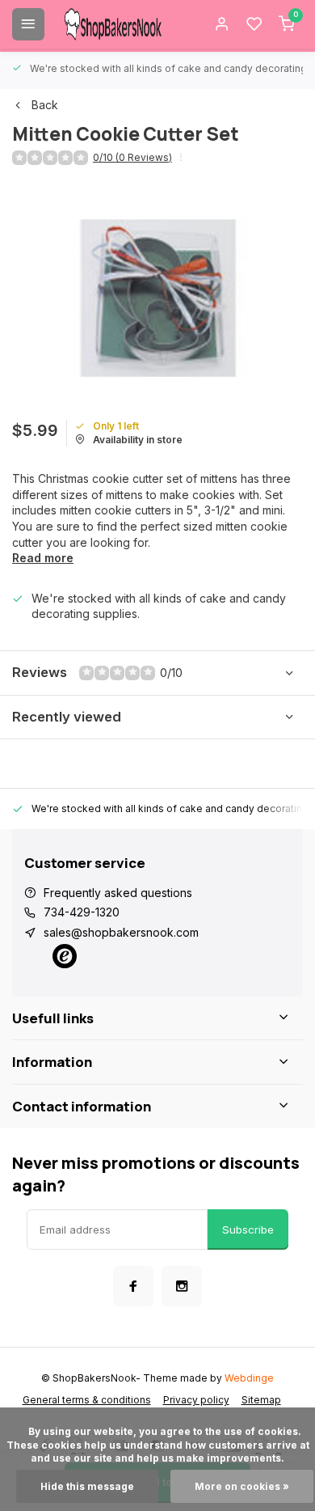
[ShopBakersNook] (113, 24)
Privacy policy (196, 1400)
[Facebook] (133, 1286)
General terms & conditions (87, 1400)
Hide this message (87, 1486)
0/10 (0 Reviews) (132, 157)
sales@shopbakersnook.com (121, 932)
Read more (43, 558)
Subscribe (248, 1229)
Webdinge (249, 1378)
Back (45, 105)
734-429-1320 (82, 912)
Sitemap (261, 1400)
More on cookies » (242, 1486)
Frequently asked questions (118, 892)
